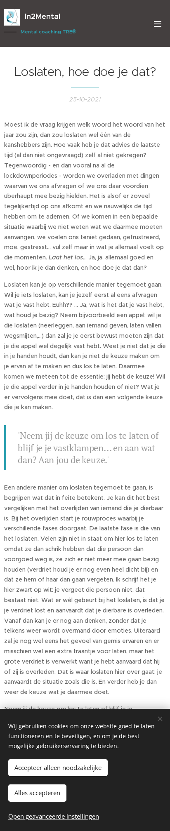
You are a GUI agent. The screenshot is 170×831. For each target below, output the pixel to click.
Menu (157, 23)
